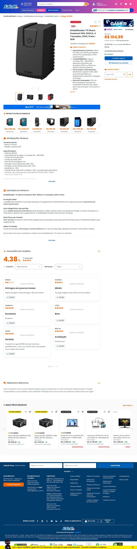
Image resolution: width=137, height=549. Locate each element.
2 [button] (51, 366)
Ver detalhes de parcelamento (114, 51)
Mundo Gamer (67, 10)
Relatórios (106, 497)
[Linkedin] (56, 521)
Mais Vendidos (53, 10)
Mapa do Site (123, 479)
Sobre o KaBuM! (75, 476)
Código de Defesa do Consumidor (92, 501)
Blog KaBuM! (74, 479)
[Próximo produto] (132, 429)
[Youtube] (52, 521)
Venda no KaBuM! (76, 490)
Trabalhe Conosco (109, 500)
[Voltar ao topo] (68, 528)
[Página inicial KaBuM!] (11, 7)
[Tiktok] (61, 521)
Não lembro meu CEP (111, 79)
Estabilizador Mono (52, 16)
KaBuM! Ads (74, 483)
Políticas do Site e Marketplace (76, 494)
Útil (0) (11, 297)
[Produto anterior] (4, 429)
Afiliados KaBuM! (75, 486)
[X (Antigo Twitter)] (47, 521)
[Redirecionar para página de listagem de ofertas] (119, 23)
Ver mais (72, 91)
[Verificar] (20, 545)
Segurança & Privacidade (107, 482)
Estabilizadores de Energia (34, 16)
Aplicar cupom (117, 29)
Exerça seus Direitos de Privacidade (109, 477)
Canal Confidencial (109, 486)
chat (40, 487)
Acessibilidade (124, 476)
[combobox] (61, 4)
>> (57, 366)
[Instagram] (42, 521)
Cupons (41, 10)
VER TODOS (127, 405)
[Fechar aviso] (133, 547)
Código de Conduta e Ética (93, 489)
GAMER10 (109, 29)
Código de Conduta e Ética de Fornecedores (93, 495)
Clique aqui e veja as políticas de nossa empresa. (84, 538)
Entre (99, 3)
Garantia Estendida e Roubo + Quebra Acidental (109, 491)
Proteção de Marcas (93, 485)
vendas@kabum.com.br (35, 491)
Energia (20, 16)
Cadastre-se (101, 5)
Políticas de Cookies (93, 476)
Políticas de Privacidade (91, 480)
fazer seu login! (87, 391)
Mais (77, 10)
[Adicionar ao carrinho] (30, 412)
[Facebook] (37, 521)
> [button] (54, 366)
